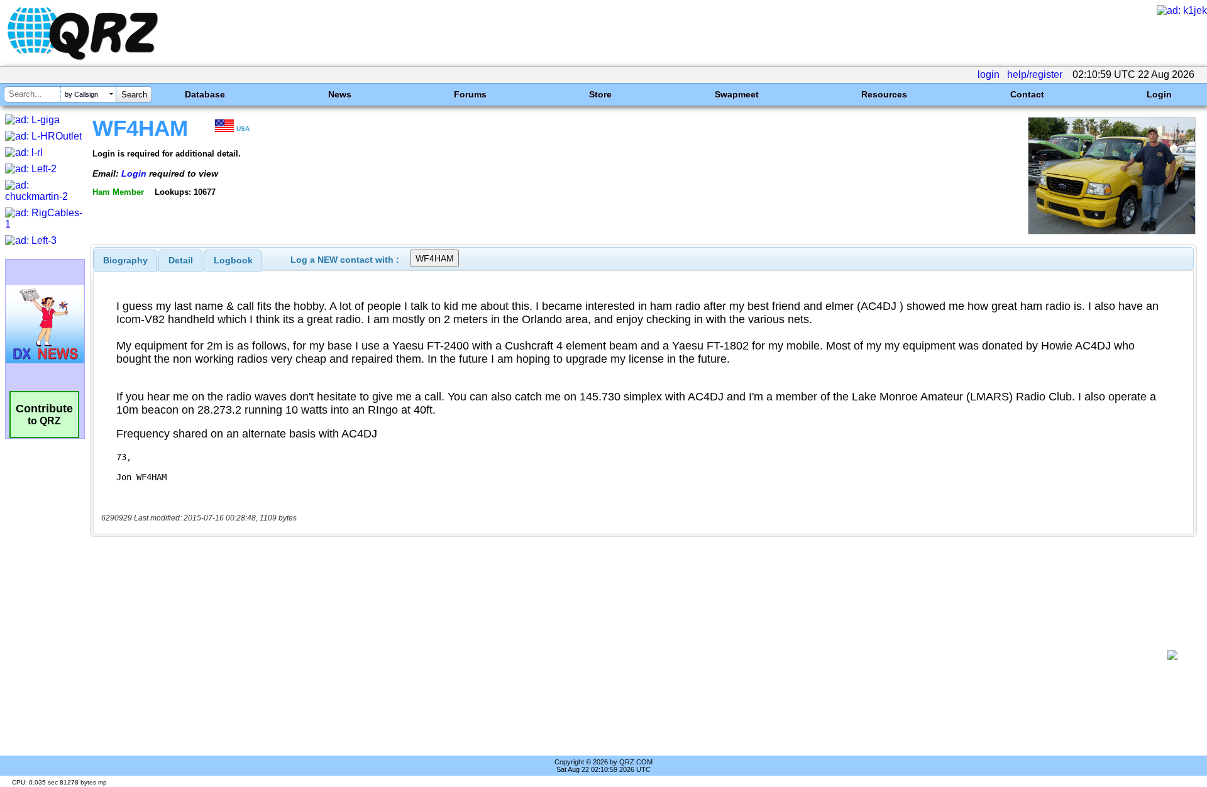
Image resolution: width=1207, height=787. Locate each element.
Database (205, 94)
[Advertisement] (628, 655)
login (989, 74)
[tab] (125, 260)
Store (600, 94)
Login (1159, 94)
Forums (470, 94)
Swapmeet (737, 94)
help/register (1034, 74)
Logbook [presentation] (233, 260)
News (339, 94)
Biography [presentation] (125, 260)
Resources (884, 94)
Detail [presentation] (180, 260)
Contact (1027, 94)
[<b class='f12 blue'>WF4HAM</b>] (1112, 231)
